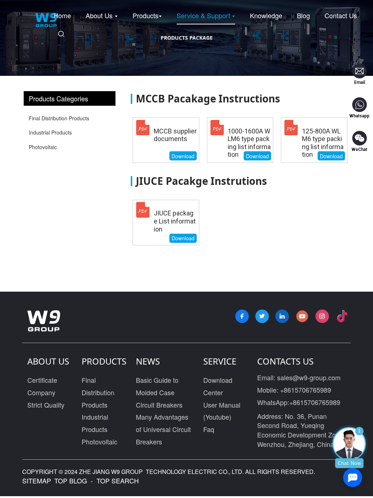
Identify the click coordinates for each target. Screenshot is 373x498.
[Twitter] (262, 316)
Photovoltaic (43, 147)
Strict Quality (45, 404)
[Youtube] (302, 316)
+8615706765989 (305, 389)
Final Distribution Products (59, 118)
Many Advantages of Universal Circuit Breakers (163, 429)
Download (183, 156)
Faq (208, 429)
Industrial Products (50, 132)
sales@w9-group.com (309, 377)
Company (41, 392)
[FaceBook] (242, 316)
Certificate (42, 380)
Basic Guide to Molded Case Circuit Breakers (159, 392)
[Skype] (282, 316)
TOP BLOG (71, 480)
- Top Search (114, 480)
